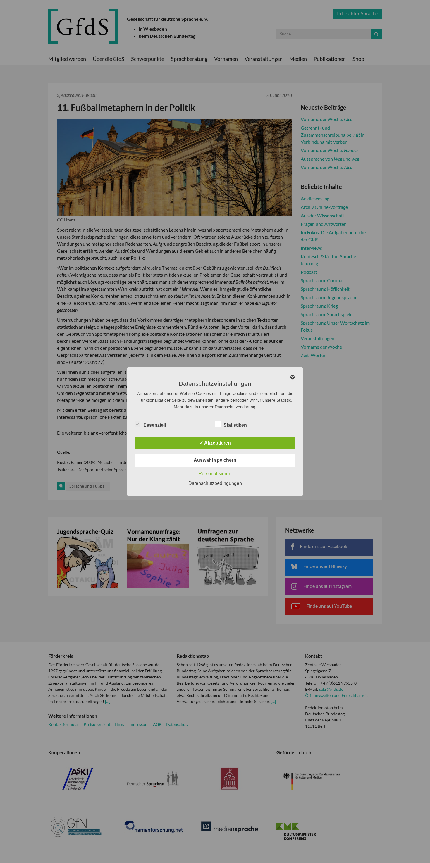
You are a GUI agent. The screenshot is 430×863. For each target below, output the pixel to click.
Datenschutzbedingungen (215, 483)
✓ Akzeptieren (215, 442)
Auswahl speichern (215, 460)
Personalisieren (215, 473)
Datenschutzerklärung (235, 406)
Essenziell (154, 425)
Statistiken (235, 425)
